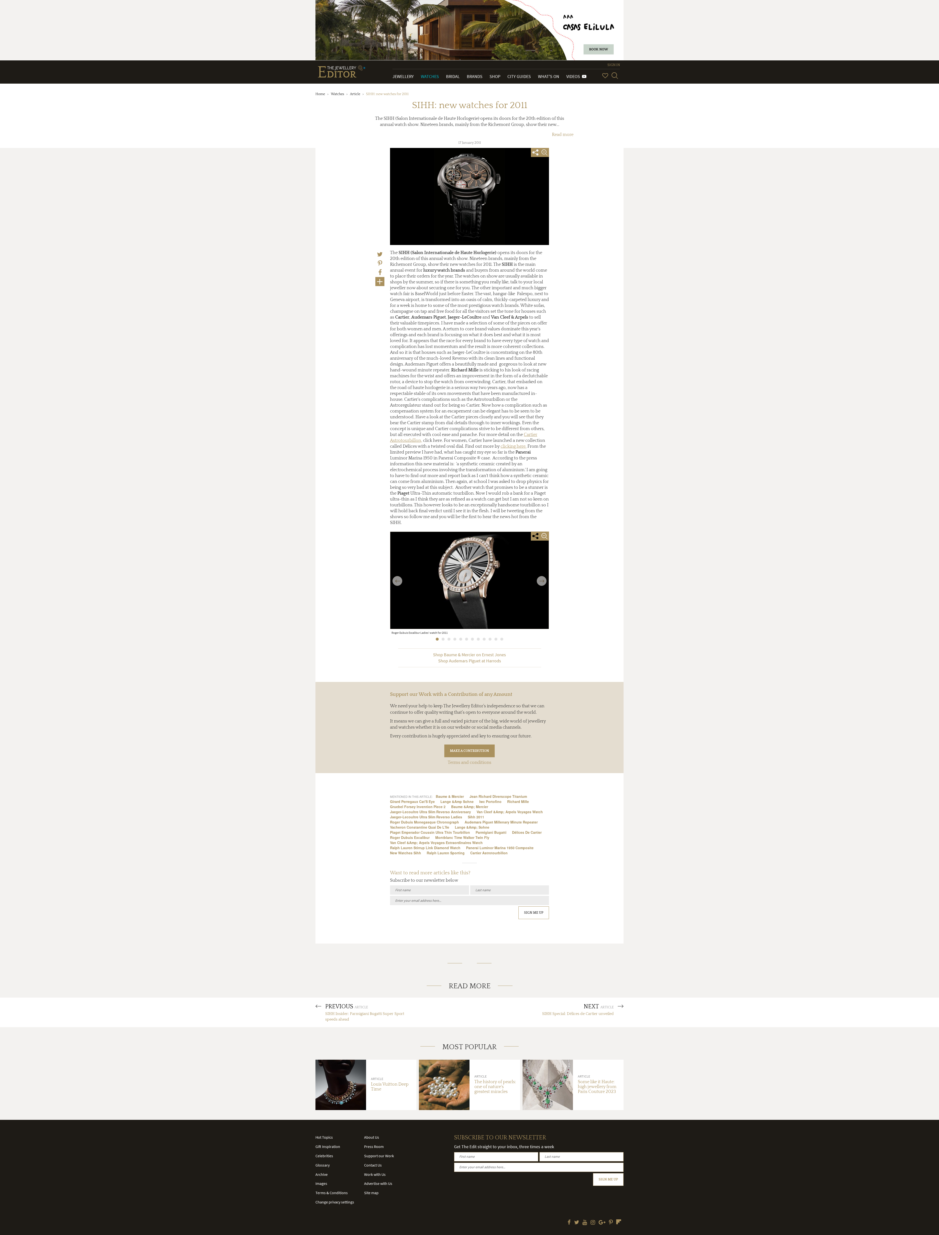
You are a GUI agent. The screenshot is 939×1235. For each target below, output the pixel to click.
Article (355, 94)
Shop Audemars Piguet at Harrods (469, 660)
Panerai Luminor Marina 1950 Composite (500, 847)
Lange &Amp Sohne (457, 801)
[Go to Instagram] (593, 1222)
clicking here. (513, 446)
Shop (495, 76)
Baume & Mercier (450, 796)
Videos (574, 76)
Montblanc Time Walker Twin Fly (462, 837)
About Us (371, 1137)
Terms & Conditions (331, 1192)
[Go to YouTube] (584, 1222)
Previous (397, 578)
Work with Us (375, 1174)
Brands (474, 76)
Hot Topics (324, 1137)
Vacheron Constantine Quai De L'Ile (419, 827)
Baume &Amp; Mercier (469, 806)
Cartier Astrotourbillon (489, 852)
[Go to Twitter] (576, 1222)
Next (541, 578)
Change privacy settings (334, 1202)
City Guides (519, 76)
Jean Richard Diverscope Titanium (498, 796)
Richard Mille (518, 801)
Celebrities (324, 1155)
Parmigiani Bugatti (491, 832)
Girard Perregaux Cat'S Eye (412, 801)
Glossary (322, 1165)
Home (320, 94)
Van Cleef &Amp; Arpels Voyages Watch (510, 811)
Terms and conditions (469, 762)
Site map (371, 1192)
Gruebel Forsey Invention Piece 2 (418, 806)
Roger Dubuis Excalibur (410, 837)
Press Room (374, 1146)
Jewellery (403, 76)
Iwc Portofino (490, 801)
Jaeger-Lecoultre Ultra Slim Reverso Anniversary (430, 811)
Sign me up (533, 913)
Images (321, 1183)
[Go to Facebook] (569, 1222)
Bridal (453, 76)
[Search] (615, 75)
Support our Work (379, 1155)
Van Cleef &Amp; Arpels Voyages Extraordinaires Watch (436, 842)
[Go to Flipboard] (618, 1221)
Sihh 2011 (476, 816)
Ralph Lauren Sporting (446, 852)
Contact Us (373, 1165)
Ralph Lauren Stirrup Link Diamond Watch (425, 847)
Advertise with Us (378, 1183)
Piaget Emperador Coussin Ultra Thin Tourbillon (430, 832)
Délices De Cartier (527, 832)
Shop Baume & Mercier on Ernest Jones (469, 654)
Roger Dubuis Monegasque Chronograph (424, 822)
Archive (321, 1174)
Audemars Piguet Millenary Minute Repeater (501, 822)
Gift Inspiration (327, 1146)
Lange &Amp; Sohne (472, 827)
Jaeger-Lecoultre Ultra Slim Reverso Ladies (426, 816)
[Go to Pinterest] (611, 1222)
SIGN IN (613, 65)
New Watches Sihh (405, 852)
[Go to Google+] (602, 1222)
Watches (430, 76)
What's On (548, 76)
